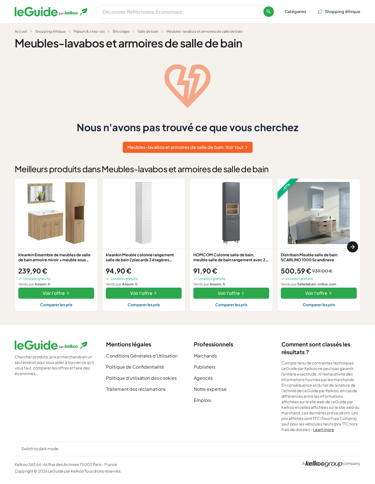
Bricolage (121, 31)
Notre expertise (210, 389)
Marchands (205, 356)
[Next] (352, 246)
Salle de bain (147, 31)
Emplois (202, 400)
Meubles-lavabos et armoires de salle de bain (204, 31)
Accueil (21, 31)
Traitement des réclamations (136, 389)
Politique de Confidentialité (135, 367)
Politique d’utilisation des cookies (141, 378)
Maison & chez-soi (89, 31)
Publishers (204, 367)
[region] (187, 247)
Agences (203, 378)
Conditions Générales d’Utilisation (142, 356)
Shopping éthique (50, 31)
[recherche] (268, 11)
